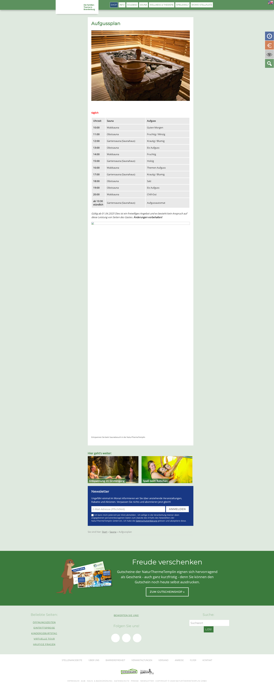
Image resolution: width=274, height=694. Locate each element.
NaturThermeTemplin (68, 7)
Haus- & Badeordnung (99, 681)
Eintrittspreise (44, 627)
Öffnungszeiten (44, 622)
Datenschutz (121, 681)
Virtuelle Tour (44, 638)
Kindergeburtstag (44, 633)
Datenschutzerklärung (146, 520)
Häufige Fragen (44, 644)
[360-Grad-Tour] (269, 54)
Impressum (73, 681)
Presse (135, 681)
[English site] (270, 3)
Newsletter (147, 681)
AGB (83, 681)
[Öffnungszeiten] (269, 36)
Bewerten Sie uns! (126, 615)
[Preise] (269, 45)
